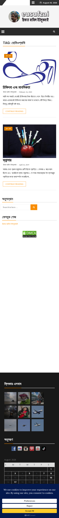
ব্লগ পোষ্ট (8, 56)
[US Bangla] (38, 425)
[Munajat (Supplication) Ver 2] (38, 398)
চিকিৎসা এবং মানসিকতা (16, 87)
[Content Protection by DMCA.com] (29, 234)
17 (15, 482)
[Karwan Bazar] (10, 412)
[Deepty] (24, 412)
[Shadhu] (24, 398)
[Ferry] (10, 398)
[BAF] (10, 425)
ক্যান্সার (7, 160)
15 (51, 477)
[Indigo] (38, 412)
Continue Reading (14, 111)
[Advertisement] (29, 272)
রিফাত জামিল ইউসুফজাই (9, 92)
